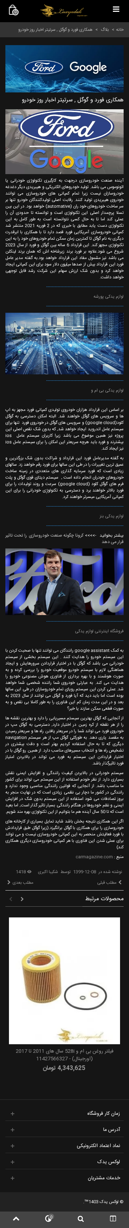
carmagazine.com (94, 856)
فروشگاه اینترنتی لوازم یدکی (99, 631)
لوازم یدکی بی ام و (107, 390)
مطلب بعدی (23, 882)
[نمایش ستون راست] (113, 1220)
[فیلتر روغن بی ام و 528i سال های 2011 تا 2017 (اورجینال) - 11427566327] (64, 980)
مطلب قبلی (106, 882)
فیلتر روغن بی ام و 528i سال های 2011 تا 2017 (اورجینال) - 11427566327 (65, 1055)
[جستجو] (80, 1220)
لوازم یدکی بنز (111, 516)
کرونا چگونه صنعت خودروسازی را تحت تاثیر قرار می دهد (64, 539)
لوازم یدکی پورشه (109, 296)
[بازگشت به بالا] (16, 1220)
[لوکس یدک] (64, 10)
